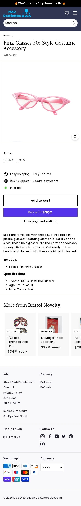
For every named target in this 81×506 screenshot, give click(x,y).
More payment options (40, 221)
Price (7, 153)
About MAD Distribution (18, 382)
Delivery (45, 382)
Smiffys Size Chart (15, 416)
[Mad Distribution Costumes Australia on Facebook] (50, 436)
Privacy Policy (12, 393)
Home (6, 35)
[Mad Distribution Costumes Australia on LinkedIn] (42, 443)
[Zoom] (75, 136)
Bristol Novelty (44, 305)
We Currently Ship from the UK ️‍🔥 (41, 3)
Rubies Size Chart (15, 411)
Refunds (45, 387)
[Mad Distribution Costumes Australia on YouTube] (57, 436)
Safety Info (10, 398)
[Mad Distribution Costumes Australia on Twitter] (64, 436)
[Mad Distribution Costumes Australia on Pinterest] (71, 436)
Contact (8, 387)
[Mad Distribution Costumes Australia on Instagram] (42, 436)
